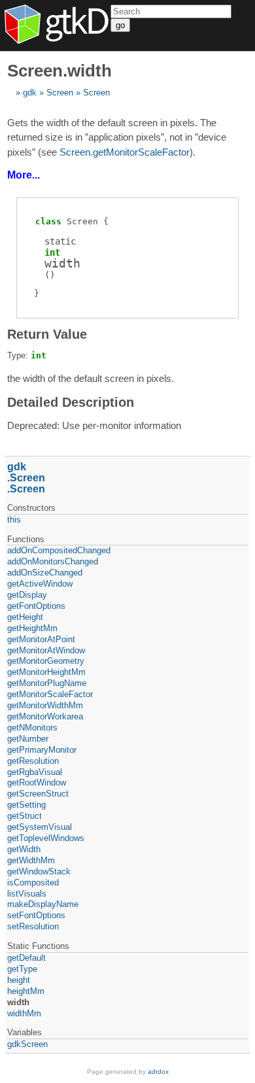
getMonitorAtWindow (46, 650)
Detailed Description (70, 402)
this (14, 519)
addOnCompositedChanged (58, 550)
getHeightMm (32, 628)
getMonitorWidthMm (45, 705)
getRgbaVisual (34, 772)
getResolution (33, 761)
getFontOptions (36, 606)
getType (22, 969)
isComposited (33, 882)
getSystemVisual (39, 827)
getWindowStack (39, 871)
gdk (30, 92)
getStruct (24, 816)
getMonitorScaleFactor (50, 694)
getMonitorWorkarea (45, 716)
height (18, 980)
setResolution (33, 926)
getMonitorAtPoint (41, 639)
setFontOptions (36, 915)
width (18, 1002)
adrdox (158, 1071)
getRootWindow (36, 782)
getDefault (26, 958)
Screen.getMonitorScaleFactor (125, 152)
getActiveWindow (40, 584)
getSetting (26, 805)
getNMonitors (32, 727)
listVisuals (26, 894)
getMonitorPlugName (46, 683)
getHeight (25, 617)
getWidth (24, 849)
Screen (59, 92)
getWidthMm (31, 860)
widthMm (24, 1013)
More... (23, 174)
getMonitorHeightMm (46, 672)
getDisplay (27, 595)
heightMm (25, 991)
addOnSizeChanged (44, 572)
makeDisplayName (42, 904)
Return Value (47, 334)
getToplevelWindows (45, 838)
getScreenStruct (38, 794)
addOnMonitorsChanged (52, 561)
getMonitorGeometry (45, 661)
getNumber (27, 739)
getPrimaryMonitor (41, 750)
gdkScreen (27, 1044)
